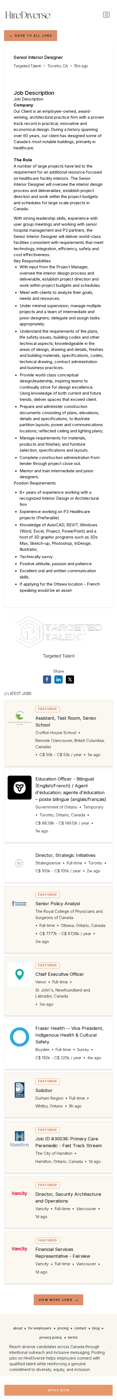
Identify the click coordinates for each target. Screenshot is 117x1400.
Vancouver (86, 1208)
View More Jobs (56, 1300)
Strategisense (48, 863)
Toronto (95, 863)
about (17, 1328)
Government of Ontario (56, 807)
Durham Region (49, 1098)
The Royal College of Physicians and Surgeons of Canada (69, 914)
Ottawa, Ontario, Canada (83, 925)
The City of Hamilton (53, 1153)
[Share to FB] (47, 679)
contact (80, 1328)
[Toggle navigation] (106, 15)
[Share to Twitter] (70, 679)
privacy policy (50, 1337)
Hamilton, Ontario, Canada (59, 1161)
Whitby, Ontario (49, 1106)
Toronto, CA (57, 66)
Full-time (74, 863)
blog (96, 1328)
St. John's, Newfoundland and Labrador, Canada (62, 993)
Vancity (42, 1208)
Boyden (42, 1049)
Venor (40, 982)
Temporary (93, 807)
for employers (39, 1328)
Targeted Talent (27, 66)
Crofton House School (55, 732)
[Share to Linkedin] (58, 679)
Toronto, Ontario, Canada (62, 815)
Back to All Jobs (33, 35)
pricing (63, 1328)
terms (73, 1337)
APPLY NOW (59, 1390)
